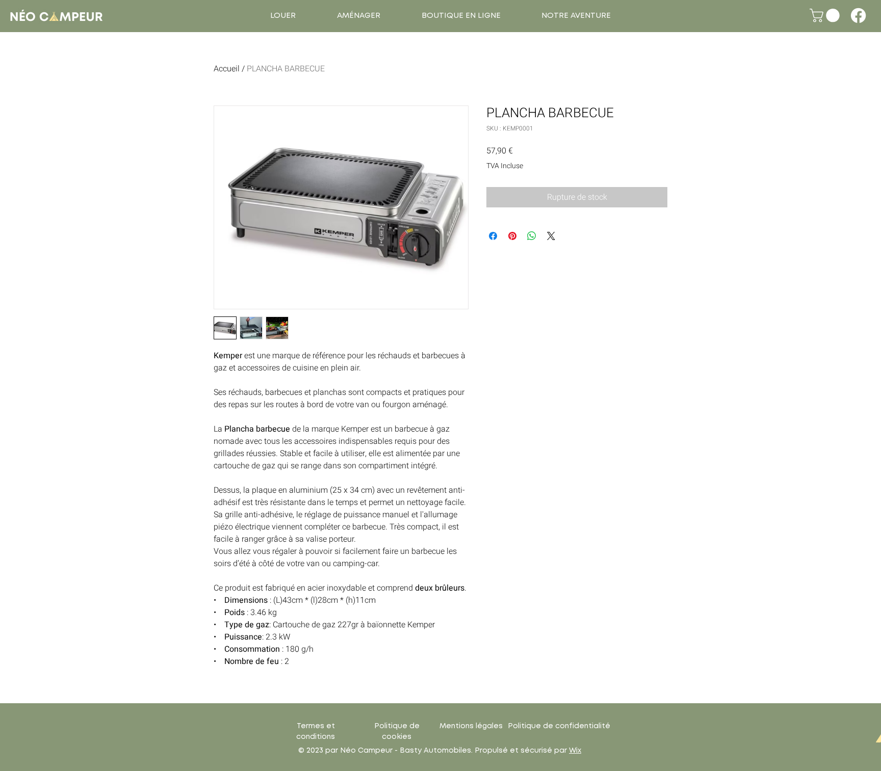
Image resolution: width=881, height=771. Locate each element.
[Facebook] (858, 15)
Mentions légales (471, 726)
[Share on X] (551, 236)
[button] (282, 15)
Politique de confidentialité (559, 726)
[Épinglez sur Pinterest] (512, 236)
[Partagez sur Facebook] (493, 236)
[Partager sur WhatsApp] (532, 236)
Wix (575, 751)
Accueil (227, 69)
